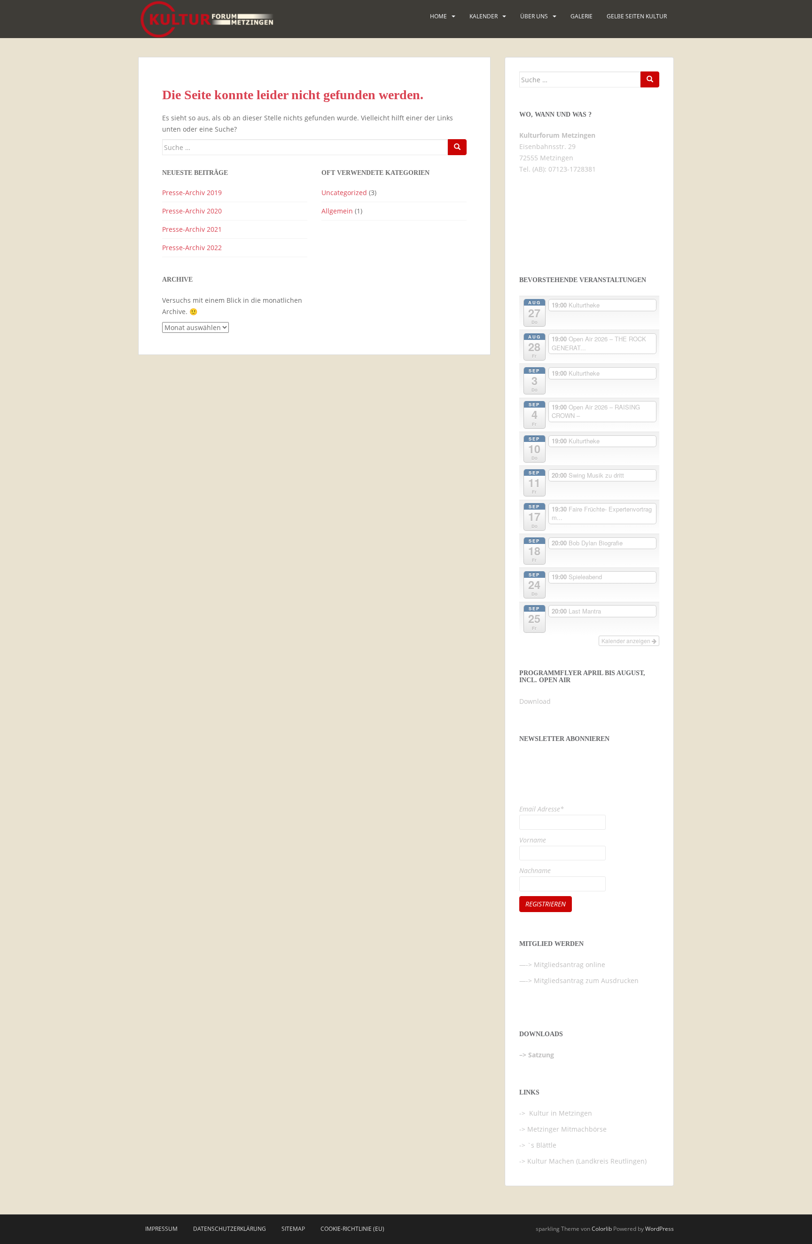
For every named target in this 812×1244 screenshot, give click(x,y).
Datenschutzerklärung (229, 1229)
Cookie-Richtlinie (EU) (352, 1229)
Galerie (581, 16)
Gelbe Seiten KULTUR (637, 16)
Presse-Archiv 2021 (192, 229)
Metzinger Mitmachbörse (567, 1129)
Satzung (541, 1054)
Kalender (483, 16)
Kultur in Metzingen (559, 1113)
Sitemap (293, 1229)
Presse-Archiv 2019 (192, 192)
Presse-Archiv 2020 (192, 210)
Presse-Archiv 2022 (192, 247)
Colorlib (602, 1229)
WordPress (659, 1229)
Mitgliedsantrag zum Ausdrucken (586, 980)
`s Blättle (541, 1145)
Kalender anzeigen (626, 641)
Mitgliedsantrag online (569, 964)
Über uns (534, 16)
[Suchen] (457, 147)
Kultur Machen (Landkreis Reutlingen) (587, 1161)
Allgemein (337, 210)
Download (535, 701)
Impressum (161, 1229)
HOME (438, 16)
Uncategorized (344, 192)
